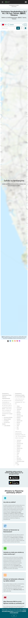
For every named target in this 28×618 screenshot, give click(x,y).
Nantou (18, 422)
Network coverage (18, 28)
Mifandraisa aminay (17, 589)
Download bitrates (21, 28)
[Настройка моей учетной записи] (26, 2)
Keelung (19, 417)
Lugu (18, 464)
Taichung (19, 409)
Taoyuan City (20, 415)
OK (14, 615)
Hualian (18, 419)
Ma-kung (19, 458)
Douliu (18, 424)
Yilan (18, 425)
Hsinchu (19, 414)
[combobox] (4, 24)
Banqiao (19, 412)
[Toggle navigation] (2, 2)
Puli (17, 427)
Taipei (18, 406)
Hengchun (19, 459)
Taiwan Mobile (7, 419)
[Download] (14, 478)
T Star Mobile (7, 425)
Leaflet (3, 336)
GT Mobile (6, 420)
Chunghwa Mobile (8, 417)
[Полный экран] (25, 24)
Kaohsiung (19, 407)
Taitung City (19, 420)
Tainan (18, 411)
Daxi (18, 428)
